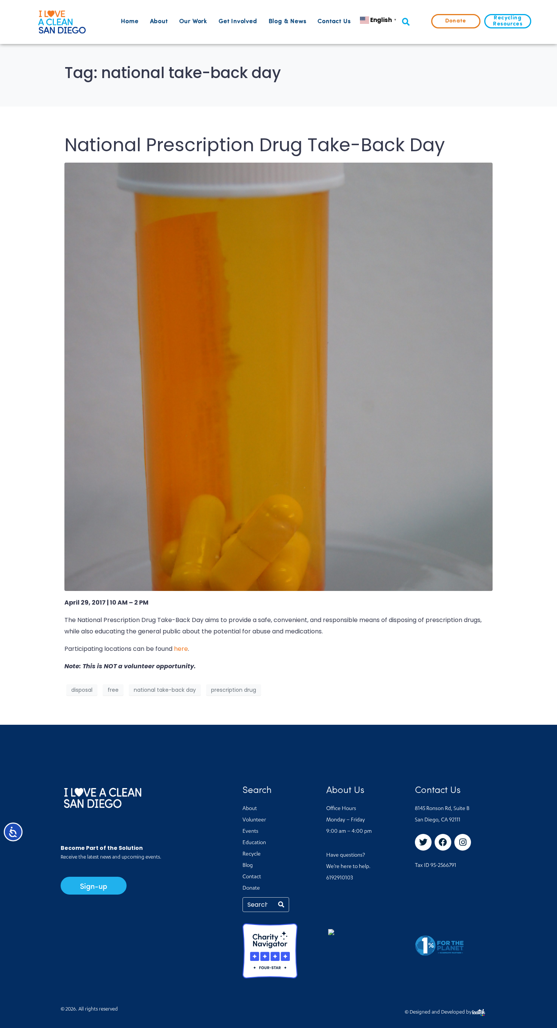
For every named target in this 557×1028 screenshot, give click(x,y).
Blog (248, 866)
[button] (406, 22)
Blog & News (288, 22)
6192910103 (339, 878)
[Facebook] (443, 842)
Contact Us (334, 22)
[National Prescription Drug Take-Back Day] (278, 376)
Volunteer (254, 820)
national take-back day (165, 690)
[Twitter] (423, 842)
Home (129, 22)
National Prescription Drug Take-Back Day (254, 145)
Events (250, 832)
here (181, 648)
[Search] (281, 905)
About (159, 22)
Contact (252, 877)
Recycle (252, 854)
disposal (81, 690)
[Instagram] (462, 842)
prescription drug (233, 690)
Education (254, 843)
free (113, 690)
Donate (251, 888)
